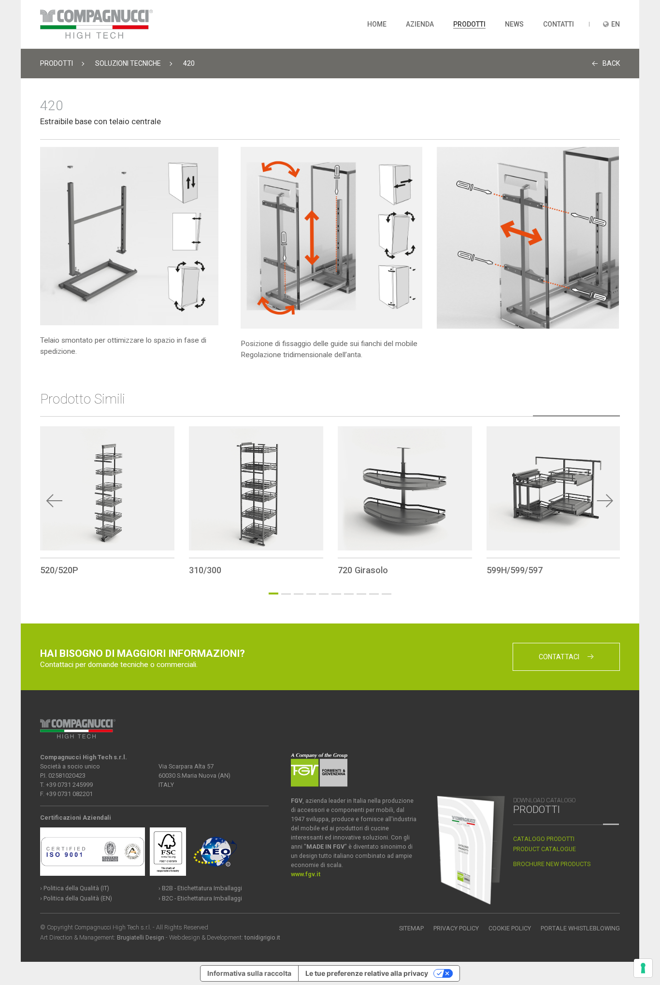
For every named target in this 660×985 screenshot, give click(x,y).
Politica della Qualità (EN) (77, 898)
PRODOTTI (469, 24)
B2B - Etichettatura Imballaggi (202, 888)
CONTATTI (558, 24)
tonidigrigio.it (262, 937)
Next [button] (605, 500)
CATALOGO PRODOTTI (543, 838)
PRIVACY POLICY (456, 928)
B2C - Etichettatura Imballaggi (202, 898)
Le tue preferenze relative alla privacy (366, 973)
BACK (611, 63)
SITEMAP (411, 928)
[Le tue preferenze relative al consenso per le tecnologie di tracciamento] (643, 968)
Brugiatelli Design (140, 937)
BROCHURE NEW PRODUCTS (551, 864)
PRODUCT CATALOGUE (544, 849)
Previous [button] (54, 500)
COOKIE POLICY (509, 928)
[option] (107, 500)
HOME (377, 24)
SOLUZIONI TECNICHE (128, 63)
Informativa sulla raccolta (249, 973)
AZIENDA (420, 24)
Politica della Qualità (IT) (76, 888)
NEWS (514, 24)
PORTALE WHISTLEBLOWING (580, 928)
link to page (107, 500)
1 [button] (273, 593)
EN (615, 24)
